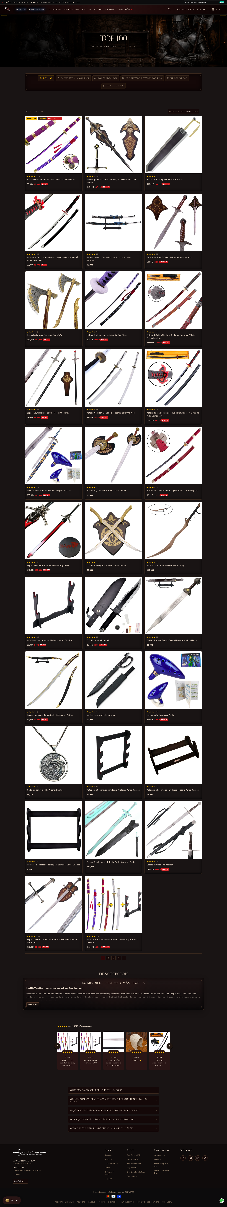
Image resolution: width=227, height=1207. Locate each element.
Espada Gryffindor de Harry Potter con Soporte (48, 412)
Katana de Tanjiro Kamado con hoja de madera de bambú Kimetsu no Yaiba (52, 259)
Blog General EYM (134, 1155)
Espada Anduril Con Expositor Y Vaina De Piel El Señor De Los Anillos (52, 941)
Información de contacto (148, 1202)
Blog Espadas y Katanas (136, 1172)
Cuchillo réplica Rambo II (98, 640)
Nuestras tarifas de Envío (161, 1171)
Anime (107, 1167)
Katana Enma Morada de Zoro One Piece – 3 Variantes (51, 179)
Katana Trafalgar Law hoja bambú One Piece (107, 335)
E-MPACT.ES (129, 1192)
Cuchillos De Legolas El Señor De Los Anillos (106, 565)
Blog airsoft (131, 1167)
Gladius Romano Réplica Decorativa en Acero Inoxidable (172, 640)
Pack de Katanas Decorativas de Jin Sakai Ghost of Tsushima (109, 259)
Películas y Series (109, 1173)
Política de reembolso (64, 1202)
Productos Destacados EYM (143, 78)
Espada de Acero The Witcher (160, 864)
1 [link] (103, 957)
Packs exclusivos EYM (75, 78)
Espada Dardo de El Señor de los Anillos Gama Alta (169, 257)
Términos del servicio (108, 1202)
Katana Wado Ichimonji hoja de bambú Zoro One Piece (111, 412)
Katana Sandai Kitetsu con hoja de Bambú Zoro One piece (172, 490)
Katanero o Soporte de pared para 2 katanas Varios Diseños (53, 864)
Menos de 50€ (178, 78)
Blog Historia (132, 1176)
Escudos (108, 1159)
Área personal (159, 1155)
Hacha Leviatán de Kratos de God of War (45, 335)
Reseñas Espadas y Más (161, 1165)
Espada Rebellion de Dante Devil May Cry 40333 (48, 565)
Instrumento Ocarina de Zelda (160, 715)
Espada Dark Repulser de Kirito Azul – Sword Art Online (111, 862)
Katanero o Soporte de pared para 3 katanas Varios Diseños (113, 789)
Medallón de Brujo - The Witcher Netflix (44, 789)
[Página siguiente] (124, 958)
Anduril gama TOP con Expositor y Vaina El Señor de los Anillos (111, 181)
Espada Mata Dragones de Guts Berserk (164, 179)
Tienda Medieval (111, 1163)
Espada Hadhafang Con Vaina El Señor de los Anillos (50, 715)
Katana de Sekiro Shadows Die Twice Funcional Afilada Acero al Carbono (171, 336)
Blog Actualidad (133, 1159)
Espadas (108, 1155)
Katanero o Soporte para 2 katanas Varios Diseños (49, 640)
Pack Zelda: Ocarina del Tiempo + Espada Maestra (49, 490)
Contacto (157, 1159)
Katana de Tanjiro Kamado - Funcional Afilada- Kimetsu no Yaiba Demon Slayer (173, 414)
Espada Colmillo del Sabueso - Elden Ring (165, 565)
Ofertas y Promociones (111, 46)
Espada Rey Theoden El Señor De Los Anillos (106, 490)
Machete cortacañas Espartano (101, 715)
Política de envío (127, 1202)
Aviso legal (167, 1202)
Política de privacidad (86, 1202)
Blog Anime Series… (135, 1163)
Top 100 (48, 78)
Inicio (95, 46)
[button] (169, 9)
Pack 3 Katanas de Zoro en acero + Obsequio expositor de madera (112, 941)
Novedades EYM (107, 78)
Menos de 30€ (115, 86)
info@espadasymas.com (22, 1163)
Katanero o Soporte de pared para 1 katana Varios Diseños (173, 789)
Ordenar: (174, 111)
